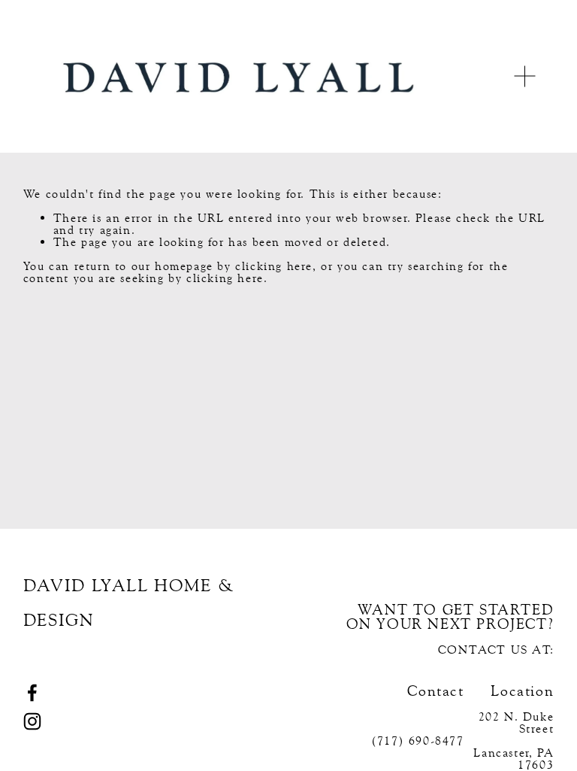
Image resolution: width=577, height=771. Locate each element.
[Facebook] (32, 693)
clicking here (274, 266)
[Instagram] (32, 721)
